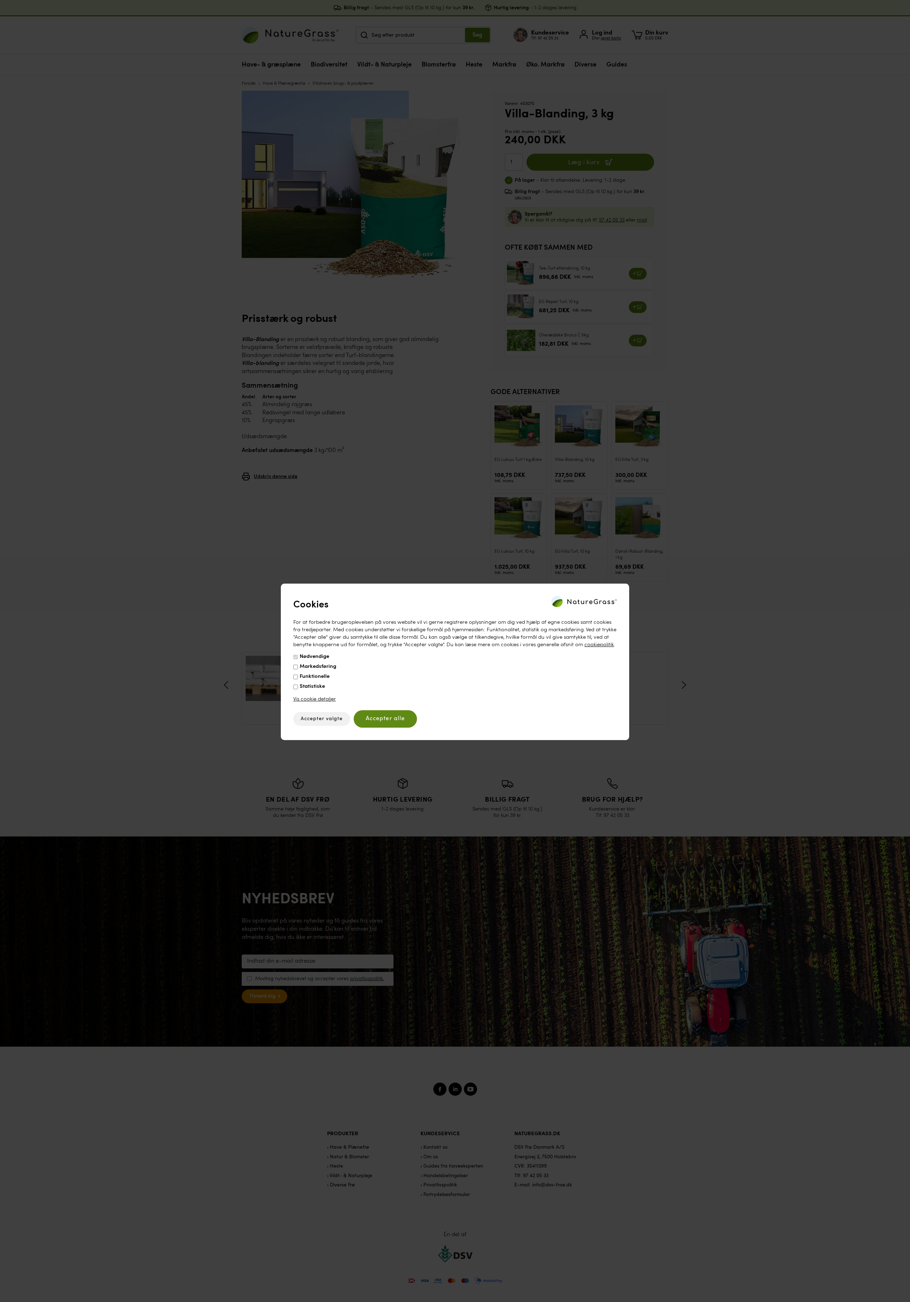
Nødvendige (314, 656)
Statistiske (312, 686)
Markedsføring (318, 666)
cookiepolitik (599, 645)
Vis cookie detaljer (314, 699)
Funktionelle (315, 676)
